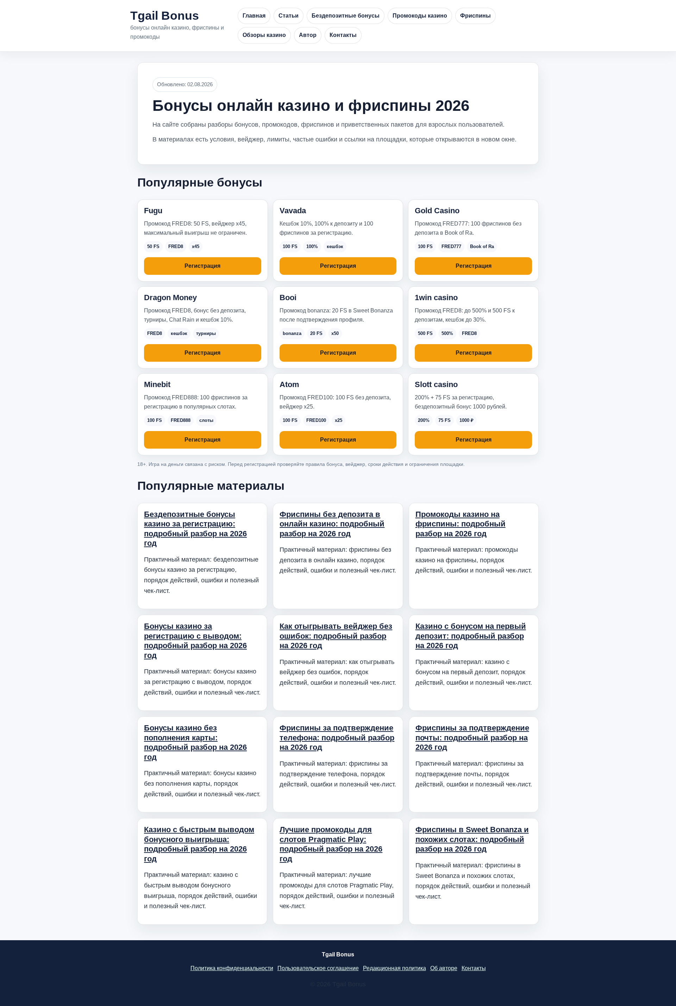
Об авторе (443, 968)
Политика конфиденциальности (231, 968)
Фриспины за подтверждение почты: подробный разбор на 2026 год (472, 737)
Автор (308, 35)
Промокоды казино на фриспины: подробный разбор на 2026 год (460, 524)
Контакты (343, 35)
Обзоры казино (264, 35)
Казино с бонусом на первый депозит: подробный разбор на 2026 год (470, 636)
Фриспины (475, 16)
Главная (254, 16)
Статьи (288, 16)
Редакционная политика (394, 968)
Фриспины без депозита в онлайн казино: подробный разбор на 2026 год (332, 524)
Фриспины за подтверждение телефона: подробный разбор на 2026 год (337, 737)
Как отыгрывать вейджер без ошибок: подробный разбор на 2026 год (336, 636)
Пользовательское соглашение (318, 968)
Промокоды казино (420, 16)
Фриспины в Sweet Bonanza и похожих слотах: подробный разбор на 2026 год (472, 839)
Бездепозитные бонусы (346, 16)
